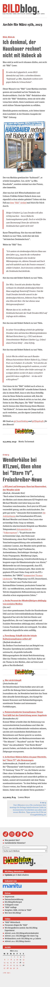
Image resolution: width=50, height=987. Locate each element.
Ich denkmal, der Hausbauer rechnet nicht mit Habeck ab (22, 49)
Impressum (9, 896)
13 (4, 962)
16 (14, 962)
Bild (5, 37)
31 (17, 968)
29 (11, 968)
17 (17, 962)
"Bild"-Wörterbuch (12, 922)
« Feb (4, 973)
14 (7, 962)
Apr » (8, 973)
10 (17, 959)
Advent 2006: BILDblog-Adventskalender (22, 933)
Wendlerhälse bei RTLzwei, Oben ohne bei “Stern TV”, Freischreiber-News (22, 469)
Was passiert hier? (12, 840)
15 (11, 962)
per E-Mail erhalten (17, 875)
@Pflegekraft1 (38, 421)
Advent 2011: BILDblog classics (17, 941)
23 (14, 965)
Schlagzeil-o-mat (12, 904)
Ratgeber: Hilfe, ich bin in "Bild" (18, 910)
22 (11, 965)
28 (7, 968)
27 (4, 968)
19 (23, 962)
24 (17, 965)
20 (4, 965)
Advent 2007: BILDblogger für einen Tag (21, 936)
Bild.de (11, 37)
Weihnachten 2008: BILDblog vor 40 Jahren (23, 938)
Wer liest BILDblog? (13, 913)
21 (7, 965)
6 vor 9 (6, 454)
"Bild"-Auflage (11, 907)
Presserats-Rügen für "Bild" (16, 925)
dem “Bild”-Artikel (18, 202)
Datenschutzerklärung (14, 899)
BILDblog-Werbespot (13, 902)
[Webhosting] (12, 887)
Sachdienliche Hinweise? (15, 843)
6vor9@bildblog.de (38, 815)
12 (23, 959)
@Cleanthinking (21, 421)
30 (14, 968)
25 (20, 965)
